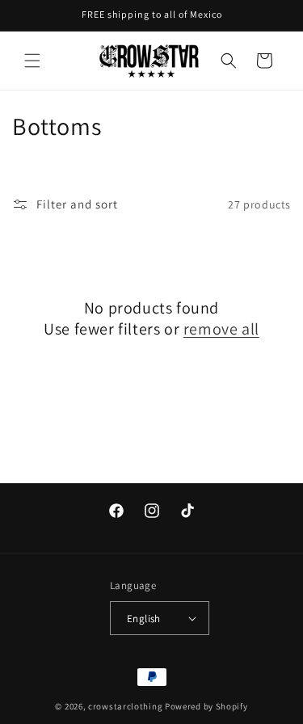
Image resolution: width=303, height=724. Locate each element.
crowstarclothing (125, 706)
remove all (221, 328)
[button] (32, 60)
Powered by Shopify (206, 706)
